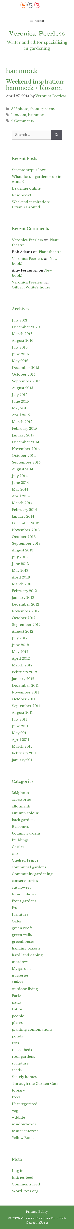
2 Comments (22, 121)
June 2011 (20, 726)
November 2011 (25, 692)
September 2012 (26, 625)
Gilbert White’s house (31, 287)
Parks (17, 996)
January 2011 (23, 760)
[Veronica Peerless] (37, 33)
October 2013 (24, 537)
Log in (17, 1171)
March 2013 (22, 584)
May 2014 (20, 489)
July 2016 (20, 347)
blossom (18, 115)
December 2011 (25, 686)
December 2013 (25, 523)
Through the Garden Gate (35, 1084)
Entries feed (22, 1177)
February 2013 (24, 591)
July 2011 (19, 719)
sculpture (20, 1063)
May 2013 (20, 571)
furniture (20, 914)
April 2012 (21, 658)
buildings (20, 840)
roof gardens (23, 1057)
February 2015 (24, 429)
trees (16, 1097)
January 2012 (23, 679)
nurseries (20, 975)
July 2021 (19, 320)
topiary (18, 1090)
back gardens (23, 820)
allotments (21, 806)
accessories (21, 800)
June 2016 (20, 354)
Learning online (26, 188)
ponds (17, 1036)
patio (16, 1002)
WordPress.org (25, 1191)
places (17, 1023)
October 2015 (24, 374)
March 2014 (22, 503)
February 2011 (24, 753)
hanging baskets (26, 948)
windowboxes (24, 1124)
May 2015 (20, 408)
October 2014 (24, 456)
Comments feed (26, 1184)
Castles (18, 847)
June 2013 (20, 564)
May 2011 (20, 733)
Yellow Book (23, 1138)
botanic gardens (26, 833)
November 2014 (26, 449)
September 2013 (26, 543)
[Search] (56, 135)
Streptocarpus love (29, 170)
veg (15, 1111)
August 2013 (22, 550)
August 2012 (22, 631)
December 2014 (25, 442)
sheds (17, 1070)
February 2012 (24, 672)
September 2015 (26, 381)
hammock (37, 115)
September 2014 (26, 462)
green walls (22, 935)
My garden (21, 969)
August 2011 (22, 713)
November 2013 (26, 530)
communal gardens (29, 867)
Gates (17, 921)
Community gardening (32, 874)
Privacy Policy (37, 1211)
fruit (16, 908)
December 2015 (25, 368)
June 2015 (20, 401)
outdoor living (25, 989)
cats (15, 854)
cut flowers (21, 887)
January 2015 (23, 435)
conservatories (25, 881)
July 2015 (19, 395)
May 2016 (20, 361)
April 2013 (21, 577)
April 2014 (21, 496)
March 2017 (22, 334)
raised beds (22, 1050)
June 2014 (20, 483)
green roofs (22, 928)
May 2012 (20, 652)
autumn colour (25, 813)
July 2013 (20, 557)
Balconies (20, 827)
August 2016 (22, 341)
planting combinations (32, 1029)
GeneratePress (37, 1222)
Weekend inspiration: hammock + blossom (35, 84)
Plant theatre (50, 252)
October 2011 (23, 699)
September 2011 (26, 706)
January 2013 (23, 598)
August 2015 (22, 388)
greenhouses (23, 942)
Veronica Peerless (27, 240)
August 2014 (22, 469)
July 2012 (19, 638)
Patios (17, 1009)
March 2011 (22, 746)
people (18, 1016)
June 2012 (20, 645)
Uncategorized (24, 1104)
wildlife (18, 1117)
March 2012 (22, 665)
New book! (21, 195)
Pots (15, 1043)
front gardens (42, 109)
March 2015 (22, 422)
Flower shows (24, 894)
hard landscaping (27, 955)
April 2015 (21, 415)
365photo (19, 109)
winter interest (25, 1131)
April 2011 (20, 740)
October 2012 (24, 618)
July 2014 (20, 476)
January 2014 (23, 516)
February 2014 (24, 510)
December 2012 (25, 604)
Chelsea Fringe (25, 860)
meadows (20, 962)
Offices (17, 982)
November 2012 (25, 611)
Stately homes (24, 1077)
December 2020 (26, 327)
